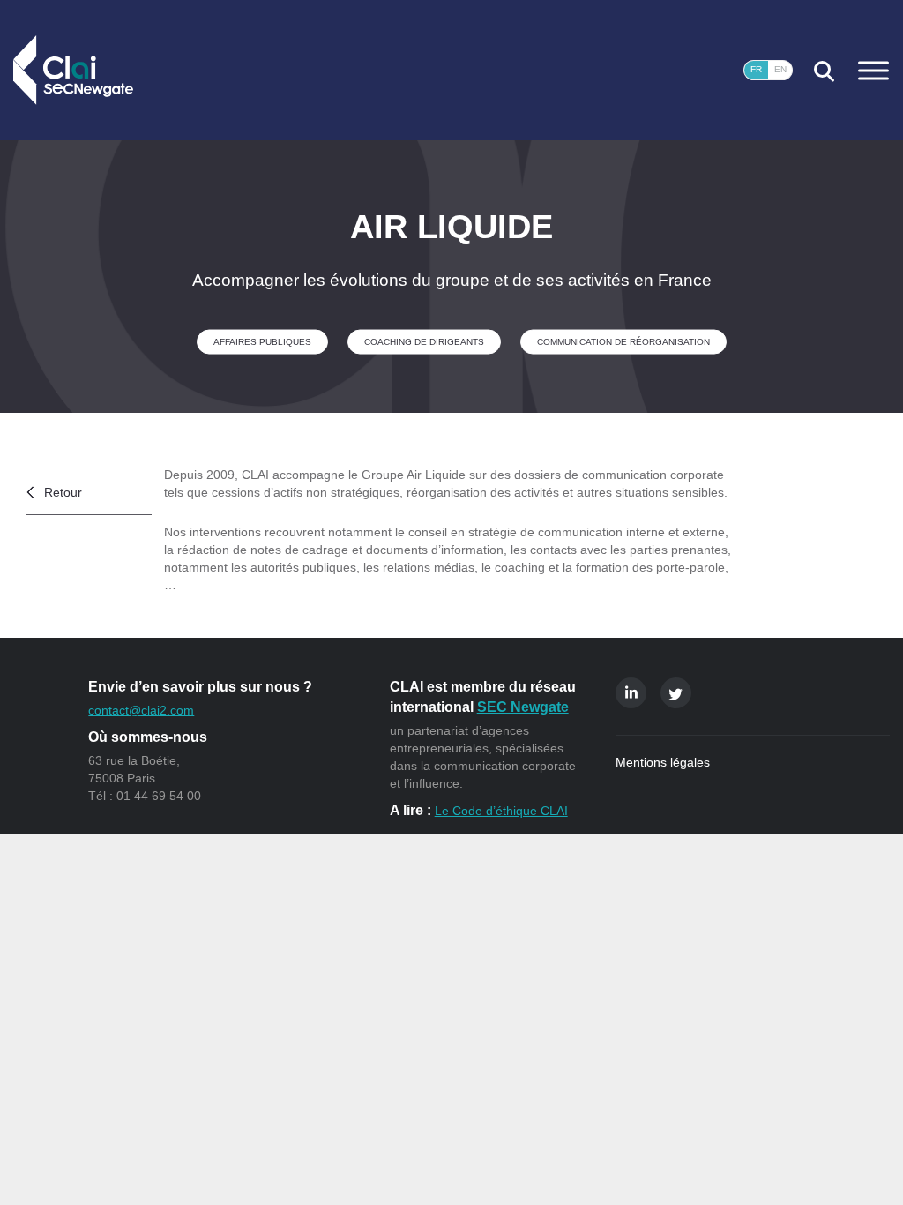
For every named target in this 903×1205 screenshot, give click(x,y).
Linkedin (631, 692)
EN (780, 69)
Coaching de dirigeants (424, 341)
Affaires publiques (262, 341)
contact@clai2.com (141, 710)
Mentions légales (663, 762)
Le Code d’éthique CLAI (501, 811)
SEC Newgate (523, 707)
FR (756, 69)
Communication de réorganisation (623, 341)
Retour (63, 492)
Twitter (675, 692)
